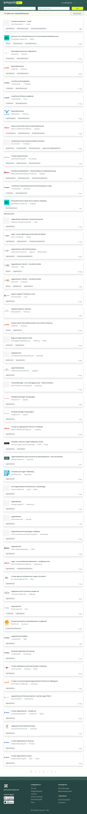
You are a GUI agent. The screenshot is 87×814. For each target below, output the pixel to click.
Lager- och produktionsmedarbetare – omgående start (30, 561)
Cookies (34, 794)
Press (33, 802)
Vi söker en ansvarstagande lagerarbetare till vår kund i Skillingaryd (34, 681)
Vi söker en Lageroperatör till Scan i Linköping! (27, 427)
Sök (77, 8)
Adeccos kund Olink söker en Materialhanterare (27, 126)
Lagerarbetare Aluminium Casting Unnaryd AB (27, 219)
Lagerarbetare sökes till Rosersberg (23, 249)
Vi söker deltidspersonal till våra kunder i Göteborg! (29, 666)
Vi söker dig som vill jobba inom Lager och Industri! (28, 576)
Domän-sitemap (36, 797)
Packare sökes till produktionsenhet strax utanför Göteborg (31, 323)
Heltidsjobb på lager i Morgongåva (23, 397)
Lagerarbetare (16, 502)
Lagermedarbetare (17, 368)
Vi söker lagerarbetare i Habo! (21, 756)
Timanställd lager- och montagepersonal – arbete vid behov (32, 383)
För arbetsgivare (67, 3)
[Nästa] (56, 772)
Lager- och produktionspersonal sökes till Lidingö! (28, 234)
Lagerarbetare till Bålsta (19, 636)
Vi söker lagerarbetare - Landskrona (23, 711)
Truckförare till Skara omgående (22, 96)
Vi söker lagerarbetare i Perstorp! (22, 741)
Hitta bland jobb (36, 799)
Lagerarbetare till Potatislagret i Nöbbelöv (25, 531)
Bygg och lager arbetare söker (21, 338)
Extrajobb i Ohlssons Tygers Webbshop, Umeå (27, 442)
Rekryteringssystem (65, 791)
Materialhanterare (17, 66)
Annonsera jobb (63, 788)
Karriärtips (61, 803)
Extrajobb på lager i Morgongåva (22, 412)
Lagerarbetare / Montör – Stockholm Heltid (26, 264)
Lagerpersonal (16, 353)
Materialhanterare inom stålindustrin (24, 51)
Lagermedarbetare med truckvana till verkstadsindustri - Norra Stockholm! (37, 457)
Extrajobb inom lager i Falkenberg (22, 472)
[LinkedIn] (8, 810)
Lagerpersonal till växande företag (23, 726)
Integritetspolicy (36, 791)
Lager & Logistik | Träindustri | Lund (23, 294)
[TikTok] (15, 810)
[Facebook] (12, 810)
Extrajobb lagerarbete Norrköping (22, 651)
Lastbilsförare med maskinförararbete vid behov (28, 141)
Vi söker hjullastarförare (19, 156)
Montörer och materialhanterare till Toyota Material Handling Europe (34, 36)
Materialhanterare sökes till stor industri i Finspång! (28, 201)
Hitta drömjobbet (64, 800)
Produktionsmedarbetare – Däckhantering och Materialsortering (33, 171)
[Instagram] (5, 810)
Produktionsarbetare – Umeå (21, 21)
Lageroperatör (16, 606)
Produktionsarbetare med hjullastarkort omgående (29, 621)
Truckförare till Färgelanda (20, 81)
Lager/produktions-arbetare (21, 309)
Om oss (33, 788)
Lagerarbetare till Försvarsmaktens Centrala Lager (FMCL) (31, 696)
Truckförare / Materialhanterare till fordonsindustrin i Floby (31, 186)
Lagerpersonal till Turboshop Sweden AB (25, 591)
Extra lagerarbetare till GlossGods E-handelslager (28, 487)
